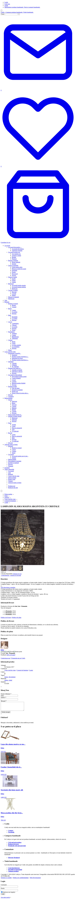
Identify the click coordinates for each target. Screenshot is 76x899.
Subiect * (3, 697)
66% (11, 655)
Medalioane (15, 337)
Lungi (13, 343)
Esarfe (14, 279)
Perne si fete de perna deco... (20, 393)
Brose (10, 308)
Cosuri (14, 380)
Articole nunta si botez (11, 444)
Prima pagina (8, 494)
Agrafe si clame (16, 255)
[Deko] (4, 648)
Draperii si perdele (17, 390)
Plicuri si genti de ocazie (19, 269)
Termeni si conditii (6, 877)
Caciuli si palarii (13, 290)
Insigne (14, 264)
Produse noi (11, 486)
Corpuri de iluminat (10, 501)
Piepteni (14, 259)
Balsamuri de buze (17, 358)
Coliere (10, 340)
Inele (9, 315)
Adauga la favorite (15, 575)
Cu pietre (14, 312)
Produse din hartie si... (14, 368)
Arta (5, 300)
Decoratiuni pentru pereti (19, 376)
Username (4, 885)
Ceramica (11, 396)
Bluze (13, 403)
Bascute (14, 292)
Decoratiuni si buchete (14, 461)
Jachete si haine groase (14, 416)
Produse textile (12, 386)
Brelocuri (11, 284)
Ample (14, 424)
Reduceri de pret (13, 487)
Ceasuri (14, 307)
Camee (14, 310)
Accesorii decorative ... (15, 247)
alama (6, 680)
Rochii (10, 433)
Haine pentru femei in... (15, 414)
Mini (13, 438)
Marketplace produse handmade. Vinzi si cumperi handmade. (22, 7)
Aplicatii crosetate (17, 250)
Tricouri (14, 405)
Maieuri (14, 408)
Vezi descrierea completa (8, 587)
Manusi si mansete (13, 297)
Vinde (6, 5)
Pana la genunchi (17, 428)
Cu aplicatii (15, 431)
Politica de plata (16, 617)
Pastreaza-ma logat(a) (9, 892)
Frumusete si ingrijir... (14, 353)
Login (6, 2)
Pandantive (11, 332)
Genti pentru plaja (17, 267)
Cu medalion (15, 346)
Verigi (13, 330)
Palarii (14, 295)
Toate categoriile (9, 469)
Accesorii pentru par (14, 252)
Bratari (14, 305)
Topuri (10, 400)
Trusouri (10, 466)
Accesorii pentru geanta (19, 285)
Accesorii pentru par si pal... (20, 456)
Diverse (14, 313)
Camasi (14, 406)
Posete (14, 272)
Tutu (13, 429)
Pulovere (14, 401)
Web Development (35, 877)
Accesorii (7, 245)
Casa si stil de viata (10, 351)
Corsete (14, 411)
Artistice (14, 333)
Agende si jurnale (17, 370)
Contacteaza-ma (5, 658)
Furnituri (7, 468)
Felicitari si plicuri (17, 371)
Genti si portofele (13, 265)
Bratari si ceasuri (13, 303)
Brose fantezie (16, 262)
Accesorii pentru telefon (19, 287)
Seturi (10, 350)
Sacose (14, 275)
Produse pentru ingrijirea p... (20, 356)
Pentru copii (11, 479)
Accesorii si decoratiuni (15, 375)
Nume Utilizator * (6, 694)
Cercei (10, 322)
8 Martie (14, 365)
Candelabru (15, 323)
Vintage (10, 481)
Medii (13, 342)
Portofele (14, 270)
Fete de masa (15, 388)
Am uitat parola (5, 897)
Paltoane (14, 419)
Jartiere (14, 458)
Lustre (6, 502)
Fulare (14, 280)
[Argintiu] (4, 673)
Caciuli (14, 293)
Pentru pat (15, 391)
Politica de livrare (6, 617)
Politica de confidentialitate (21, 877)
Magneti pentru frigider (18, 383)
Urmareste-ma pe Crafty (18, 658)
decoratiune (12, 677)
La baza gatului (16, 345)
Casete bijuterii (16, 378)
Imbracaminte (8, 398)
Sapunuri (14, 355)
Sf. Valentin (15, 366)
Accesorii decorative (18, 249)
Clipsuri (14, 325)
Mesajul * (3, 701)
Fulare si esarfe (12, 277)
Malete (14, 409)
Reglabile (14, 317)
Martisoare (11, 298)
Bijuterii (6, 302)
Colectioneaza (5, 575)
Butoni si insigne (13, 260)
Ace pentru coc (16, 254)
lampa (6, 677)
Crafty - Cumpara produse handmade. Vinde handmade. (17, 12)
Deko (6, 496)
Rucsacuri (15, 274)
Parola (2, 888)
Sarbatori (10, 361)
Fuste (9, 423)
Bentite (14, 257)
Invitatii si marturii (13, 463)
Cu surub (14, 327)
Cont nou (7, 4)
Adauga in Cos (17, 574)
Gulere (14, 282)
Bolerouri (14, 418)
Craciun (14, 363)
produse (6, 497)
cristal (10, 680)
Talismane (15, 338)
